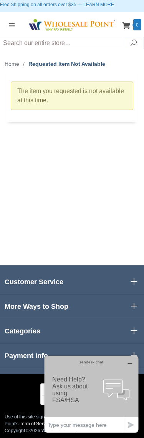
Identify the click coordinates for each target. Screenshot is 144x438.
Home (12, 64)
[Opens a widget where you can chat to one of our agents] (91, 394)
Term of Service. (36, 423)
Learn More (98, 4)
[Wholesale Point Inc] (72, 24)
